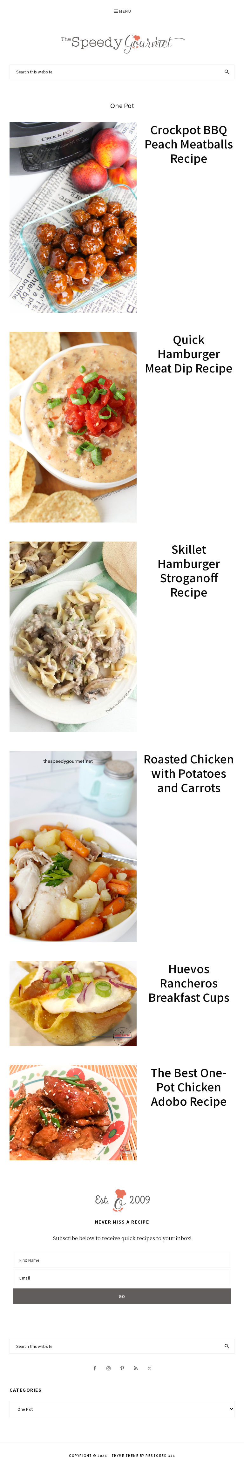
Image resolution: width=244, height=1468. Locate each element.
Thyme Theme (125, 1455)
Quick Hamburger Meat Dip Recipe (189, 353)
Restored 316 (160, 1455)
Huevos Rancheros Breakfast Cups (188, 982)
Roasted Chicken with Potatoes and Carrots (189, 772)
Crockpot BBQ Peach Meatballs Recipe (189, 143)
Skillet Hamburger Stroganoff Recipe (189, 570)
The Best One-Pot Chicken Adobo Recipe (189, 1086)
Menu (125, 11)
